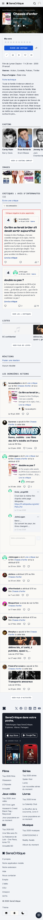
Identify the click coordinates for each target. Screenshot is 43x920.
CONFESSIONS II (30, 835)
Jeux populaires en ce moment (10, 818)
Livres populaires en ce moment (31, 817)
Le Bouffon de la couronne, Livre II (30, 810)
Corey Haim (7, 149)
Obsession (6, 780)
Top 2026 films (8, 776)
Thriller (36, 70)
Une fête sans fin (9, 833)
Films (14, 10)
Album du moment (30, 845)
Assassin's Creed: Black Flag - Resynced (10, 811)
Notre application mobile (13, 863)
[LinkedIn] (34, 709)
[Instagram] (25, 709)
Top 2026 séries (29, 775)
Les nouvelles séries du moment (31, 787)
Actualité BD (7, 846)
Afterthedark (14, 588)
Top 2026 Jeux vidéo (9, 799)
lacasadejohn (24, 219)
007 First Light (8, 805)
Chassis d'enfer (29, 10)
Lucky (25, 783)
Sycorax (12, 422)
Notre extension (9, 867)
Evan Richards (24, 149)
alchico (11, 574)
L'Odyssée (6, 784)
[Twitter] (16, 709)
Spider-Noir (27, 779)
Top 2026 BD (8, 829)
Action (20, 10)
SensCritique (6, 10)
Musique (27, 825)
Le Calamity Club (29, 804)
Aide (4, 871)
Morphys (12, 632)
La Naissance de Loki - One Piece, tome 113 (9, 839)
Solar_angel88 (21, 492)
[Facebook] (21, 709)
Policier (29, 70)
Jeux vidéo (9, 794)
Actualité (6, 789)
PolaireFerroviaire (16, 666)
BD (4, 825)
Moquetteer (13, 603)
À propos (6, 859)
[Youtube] (39, 709)
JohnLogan (23, 272)
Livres (26, 794)
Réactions (8, 356)
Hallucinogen (14, 617)
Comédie (21, 70)
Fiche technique (9, 79)
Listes (6, 320)
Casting (6, 124)
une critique (32, 383)
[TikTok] (30, 709)
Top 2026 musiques (31, 830)
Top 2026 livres (29, 799)
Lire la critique (10, 258)
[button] (39, 3)
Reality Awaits (28, 840)
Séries (26, 771)
